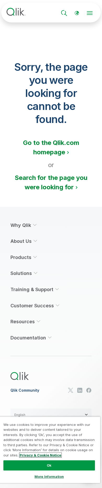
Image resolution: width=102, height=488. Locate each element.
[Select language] (77, 13)
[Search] (64, 13)
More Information (49, 476)
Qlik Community (24, 390)
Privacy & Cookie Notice (40, 455)
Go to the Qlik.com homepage (51, 147)
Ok (49, 465)
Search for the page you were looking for (51, 182)
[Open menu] (89, 13)
